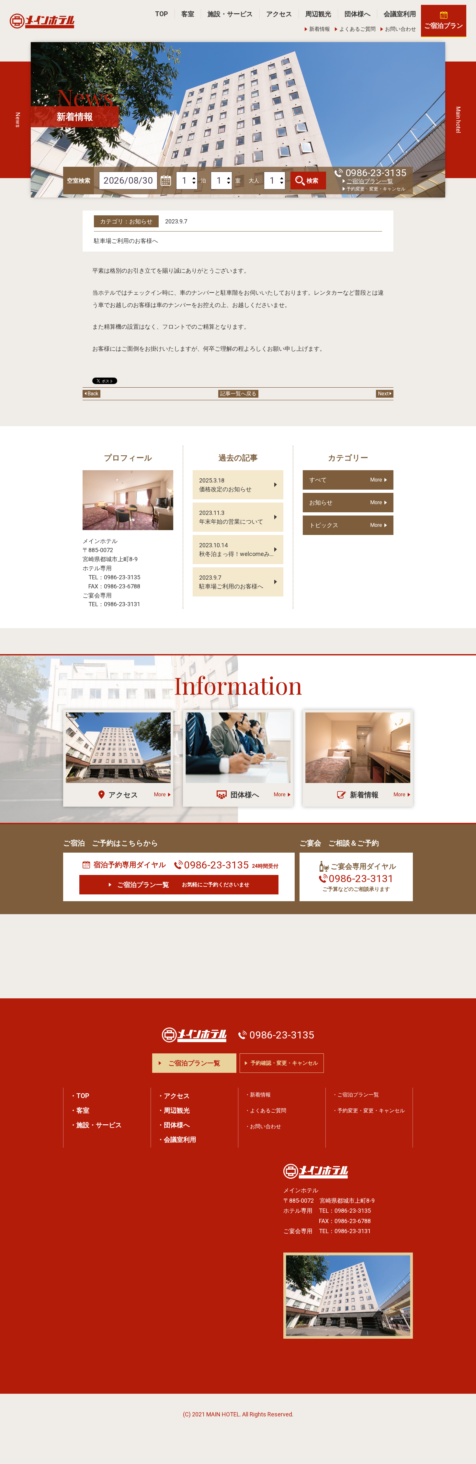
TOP (161, 14)
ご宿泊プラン (443, 25)
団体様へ (357, 14)
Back (92, 394)
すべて (318, 479)
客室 (187, 14)
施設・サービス (230, 14)
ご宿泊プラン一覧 (369, 181)
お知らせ (321, 502)
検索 (312, 180)
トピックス (323, 525)
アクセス (279, 14)
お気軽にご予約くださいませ (183, 885)
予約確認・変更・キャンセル (284, 1063)
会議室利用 (400, 14)
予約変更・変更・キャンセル (375, 188)
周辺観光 (318, 14)
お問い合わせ (400, 29)
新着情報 (319, 29)
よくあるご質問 (357, 29)
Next (383, 394)
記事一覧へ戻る (238, 394)
